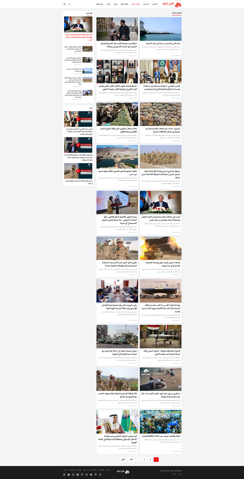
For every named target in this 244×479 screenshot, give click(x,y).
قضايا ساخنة (136, 4)
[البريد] (68, 474)
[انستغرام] (86, 474)
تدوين (65, 470)
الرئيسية (154, 4)
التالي (123, 459)
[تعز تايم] (170, 4)
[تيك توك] (82, 474)
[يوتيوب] (91, 474)
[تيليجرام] (77, 474)
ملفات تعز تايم (71, 470)
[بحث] (65, 4)
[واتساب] (73, 474)
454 (131, 459)
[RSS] (64, 474)
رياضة (108, 4)
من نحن (179, 474)
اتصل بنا (174, 474)
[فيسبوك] (100, 474)
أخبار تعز (146, 4)
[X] (95, 474)
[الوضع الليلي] (69, 4)
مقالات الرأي (124, 4)
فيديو (115, 4)
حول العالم (99, 4)
